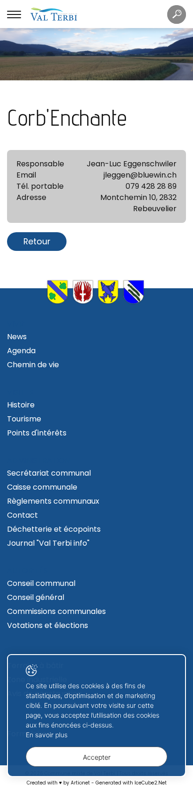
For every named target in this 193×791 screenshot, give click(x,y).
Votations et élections (47, 625)
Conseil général (35, 597)
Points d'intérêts (37, 433)
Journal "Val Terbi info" (48, 543)
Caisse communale (42, 487)
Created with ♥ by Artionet (58, 782)
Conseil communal (41, 583)
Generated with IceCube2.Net (131, 782)
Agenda (21, 350)
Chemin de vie (33, 364)
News (17, 336)
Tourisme (24, 418)
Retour (37, 241)
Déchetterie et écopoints (54, 529)
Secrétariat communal (49, 473)
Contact (22, 515)
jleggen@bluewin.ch (140, 175)
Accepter (97, 757)
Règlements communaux (53, 501)
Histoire (21, 404)
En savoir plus (46, 735)
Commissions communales (56, 611)
